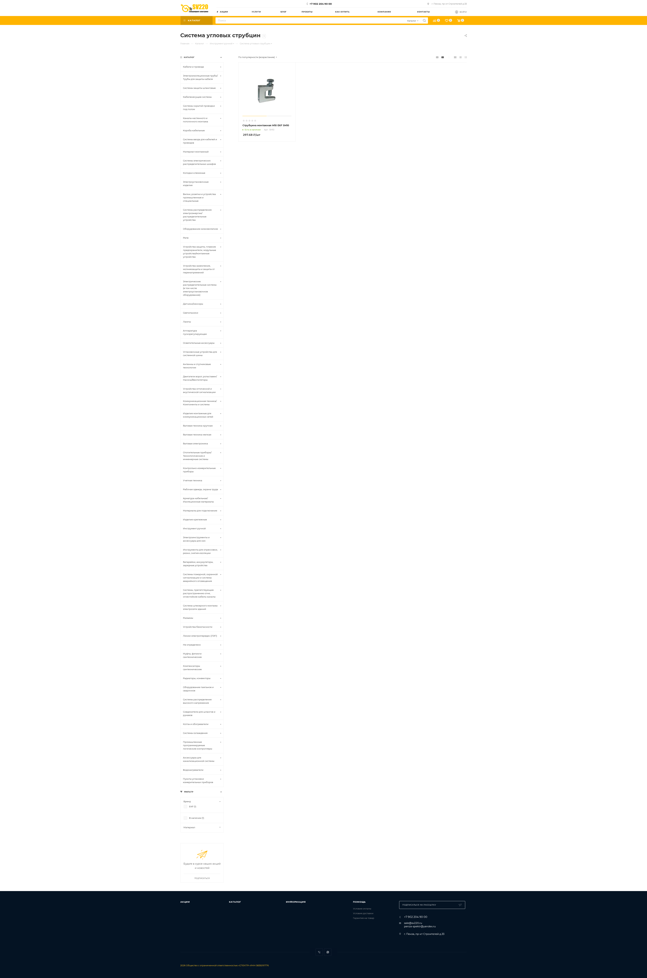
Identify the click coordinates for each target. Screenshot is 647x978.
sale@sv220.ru (413, 923)
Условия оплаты (362, 908)
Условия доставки (363, 913)
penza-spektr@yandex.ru (420, 926)
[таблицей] (465, 57)
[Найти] (424, 20)
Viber (319, 952)
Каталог (235, 901)
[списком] (460, 57)
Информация (296, 901)
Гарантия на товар (363, 918)
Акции (185, 901)
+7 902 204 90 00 (321, 3)
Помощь (359, 901)
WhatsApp (327, 952)
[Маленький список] (437, 57)
